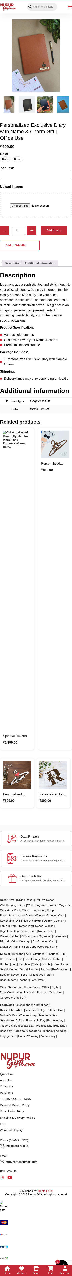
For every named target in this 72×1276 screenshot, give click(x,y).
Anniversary (47, 1036)
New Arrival (7, 899)
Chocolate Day (24, 1025)
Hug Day (59, 1025)
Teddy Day (6, 1025)
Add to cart (54, 230)
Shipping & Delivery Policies (17, 1117)
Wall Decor (36, 925)
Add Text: (7, 168)
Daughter (24, 964)
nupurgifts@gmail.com (21, 1161)
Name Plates (46, 931)
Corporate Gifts (48, 946)
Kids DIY (27, 920)
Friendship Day (35, 1020)
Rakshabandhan (24, 1004)
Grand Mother (9, 969)
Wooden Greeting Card (49, 915)
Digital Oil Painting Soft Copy (18, 946)
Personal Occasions (49, 992)
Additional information (40, 263)
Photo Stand (8, 915)
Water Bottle (25, 915)
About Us (6, 1080)
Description (13, 263)
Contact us (7, 1086)
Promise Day (44, 1025)
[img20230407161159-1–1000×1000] (63, 104)
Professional (60, 969)
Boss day (6, 1030)
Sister (35, 964)
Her (2, 959)
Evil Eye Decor (44, 899)
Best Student (8, 979)
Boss (24, 974)
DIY (18, 920)
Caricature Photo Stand (15, 910)
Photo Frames (18, 925)
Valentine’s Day (35, 1010)
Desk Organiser (41, 936)
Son (13, 964)
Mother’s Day (8, 1015)
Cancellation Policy (12, 1111)
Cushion (59, 920)
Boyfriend (53, 953)
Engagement (8, 1036)
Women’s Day (28, 1015)
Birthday (48, 1030)
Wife (28, 953)
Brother (4, 964)
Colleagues (36, 974)
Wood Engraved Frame (42, 905)
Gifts (22, 905)
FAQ (3, 1123)
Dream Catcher (9, 936)
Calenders (59, 936)
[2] (27, 104)
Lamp (3, 925)
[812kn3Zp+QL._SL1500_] (36, 55)
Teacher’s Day (48, 1015)
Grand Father (61, 964)
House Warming (28, 1036)
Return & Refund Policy (14, 1105)
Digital (4, 941)
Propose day (55, 1020)
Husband (17, 953)
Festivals (29, 992)
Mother (46, 959)
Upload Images (11, 186)
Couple (45, 964)
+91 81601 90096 (16, 1146)
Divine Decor (25, 899)
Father (57, 959)
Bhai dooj (43, 1004)
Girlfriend (39, 953)
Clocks (49, 925)
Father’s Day (55, 1010)
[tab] (13, 263)
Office (25, 936)
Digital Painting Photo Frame (18, 931)
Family (35, 959)
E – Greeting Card (43, 941)
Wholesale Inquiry (11, 1130)
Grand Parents (29, 969)
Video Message (20, 941)
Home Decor (43, 920)
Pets (33, 979)
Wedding (61, 1030)
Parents (45, 969)
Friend (11, 959)
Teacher (23, 979)
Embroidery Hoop (43, 910)
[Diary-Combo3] (45, 104)
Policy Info (6, 1092)
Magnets (64, 905)
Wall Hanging (8, 905)
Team (48, 974)
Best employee (9, 974)
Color (4, 154)
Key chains (7, 920)
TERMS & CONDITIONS (15, 1098)
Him (63, 953)
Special (5, 953)
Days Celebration (11, 992)
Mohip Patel (45, 1190)
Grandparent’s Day (12, 1020)
